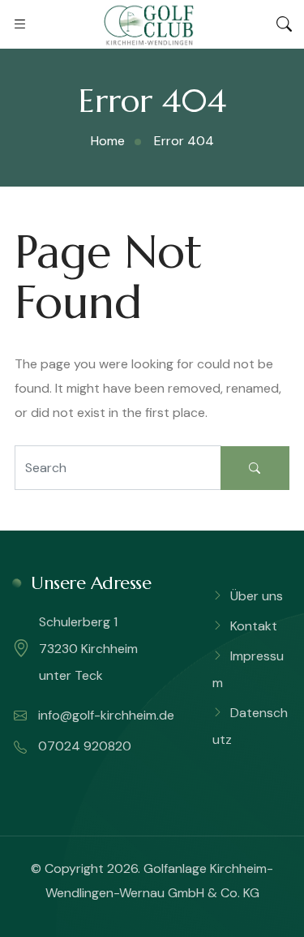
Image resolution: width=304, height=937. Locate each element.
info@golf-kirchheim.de (104, 715)
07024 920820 (83, 745)
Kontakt (253, 625)
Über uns (256, 595)
